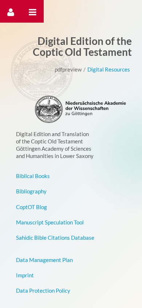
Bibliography (31, 191)
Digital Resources (108, 69)
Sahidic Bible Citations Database (55, 237)
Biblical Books (33, 176)
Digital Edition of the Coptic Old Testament (82, 46)
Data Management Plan (44, 260)
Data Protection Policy (43, 290)
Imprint (25, 275)
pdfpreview (68, 69)
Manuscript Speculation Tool (50, 222)
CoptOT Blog (31, 207)
